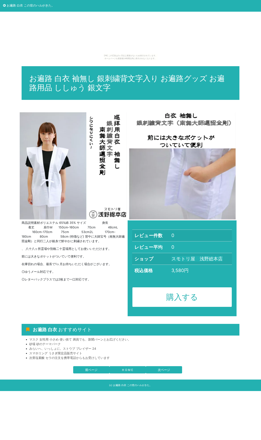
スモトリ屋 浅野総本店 (197, 259)
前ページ (91, 370)
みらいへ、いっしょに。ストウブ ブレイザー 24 (62, 348)
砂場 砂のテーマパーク (45, 344)
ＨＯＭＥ (128, 370)
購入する (182, 297)
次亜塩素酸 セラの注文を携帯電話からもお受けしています (69, 358)
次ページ (164, 370)
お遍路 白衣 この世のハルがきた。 (30, 5)
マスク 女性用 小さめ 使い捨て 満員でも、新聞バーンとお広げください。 (80, 339)
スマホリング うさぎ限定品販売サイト (55, 353)
